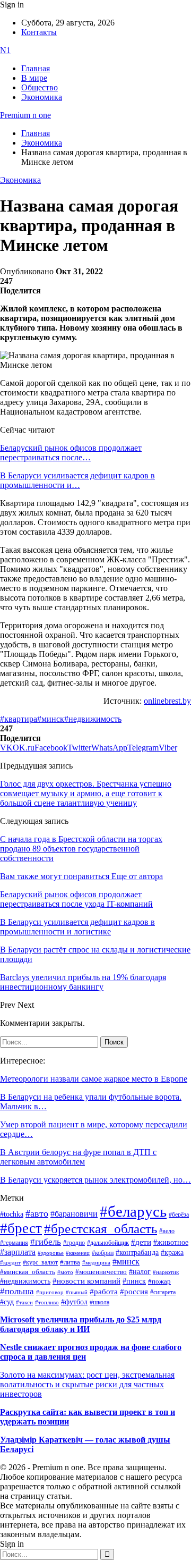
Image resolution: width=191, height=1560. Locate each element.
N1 (5, 50)
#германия (14, 1242)
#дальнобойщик (108, 1242)
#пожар (159, 1281)
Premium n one (25, 115)
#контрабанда (137, 1253)
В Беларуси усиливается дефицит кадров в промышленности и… (77, 480)
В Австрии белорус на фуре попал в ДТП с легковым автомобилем (78, 1157)
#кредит (10, 1262)
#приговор (50, 1292)
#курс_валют (40, 1262)
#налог (140, 1271)
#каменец (78, 1253)
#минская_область (27, 1272)
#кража (172, 1253)
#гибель (45, 1242)
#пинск (134, 1281)
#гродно (74, 1242)
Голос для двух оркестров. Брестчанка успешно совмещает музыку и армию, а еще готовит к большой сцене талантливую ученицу (85, 793)
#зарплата (18, 1252)
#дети (141, 1241)
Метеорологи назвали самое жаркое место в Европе (93, 1078)
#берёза (179, 1214)
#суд (7, 1302)
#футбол (74, 1301)
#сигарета (163, 1292)
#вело (167, 1231)
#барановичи (74, 1213)
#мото (65, 1272)
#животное (170, 1242)
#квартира (18, 718)
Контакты (39, 32)
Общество (39, 87)
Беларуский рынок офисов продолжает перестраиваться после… (71, 452)
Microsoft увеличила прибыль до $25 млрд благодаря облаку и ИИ (80, 1324)
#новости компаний (86, 1281)
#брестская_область (100, 1228)
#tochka (11, 1214)
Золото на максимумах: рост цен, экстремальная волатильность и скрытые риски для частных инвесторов (87, 1384)
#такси (24, 1302)
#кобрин (103, 1253)
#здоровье (51, 1253)
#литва (70, 1262)
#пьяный (77, 1292)
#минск (50, 718)
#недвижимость (92, 718)
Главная (35, 68)
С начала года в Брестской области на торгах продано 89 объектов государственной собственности (81, 848)
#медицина (96, 1262)
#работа (104, 1291)
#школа (99, 1302)
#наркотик (166, 1272)
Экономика (41, 97)
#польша (17, 1291)
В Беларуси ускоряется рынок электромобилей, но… (95, 1179)
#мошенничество (101, 1272)
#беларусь (133, 1211)
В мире (34, 77)
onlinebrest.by (167, 700)
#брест (21, 1228)
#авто (36, 1213)
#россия (134, 1291)
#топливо (47, 1302)
